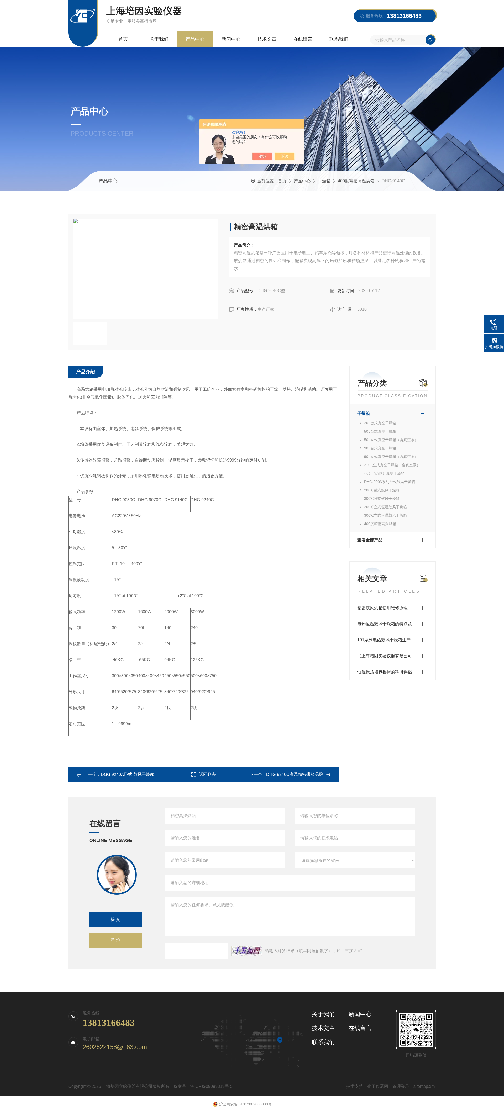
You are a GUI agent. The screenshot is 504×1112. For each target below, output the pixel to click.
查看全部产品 (369, 540)
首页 (123, 39)
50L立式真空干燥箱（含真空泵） (391, 440)
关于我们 (159, 39)
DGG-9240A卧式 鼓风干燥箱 (127, 774)
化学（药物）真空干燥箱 (384, 473)
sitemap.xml (424, 1086)
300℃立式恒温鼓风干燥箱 (385, 515)
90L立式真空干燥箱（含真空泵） (391, 456)
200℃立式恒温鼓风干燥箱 (385, 507)
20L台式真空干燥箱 (380, 423)
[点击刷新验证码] (246, 951)
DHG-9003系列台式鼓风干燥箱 (389, 482)
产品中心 (195, 39)
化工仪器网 (377, 1086)
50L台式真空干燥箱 (380, 431)
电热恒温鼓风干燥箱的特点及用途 (388, 624)
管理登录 (400, 1086)
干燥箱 (324, 181)
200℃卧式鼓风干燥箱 (382, 490)
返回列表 (207, 774)
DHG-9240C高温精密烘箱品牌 (294, 774)
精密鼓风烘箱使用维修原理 (382, 608)
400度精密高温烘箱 (356, 181)
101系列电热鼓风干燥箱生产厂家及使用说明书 (392, 640)
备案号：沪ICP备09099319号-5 (203, 1086)
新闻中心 (231, 39)
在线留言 (302, 39)
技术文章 (267, 39)
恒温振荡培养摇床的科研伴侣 (384, 672)
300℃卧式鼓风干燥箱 (382, 498)
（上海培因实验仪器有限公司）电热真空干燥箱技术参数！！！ (392, 656)
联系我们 (338, 39)
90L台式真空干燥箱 (380, 448)
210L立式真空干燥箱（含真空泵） (392, 465)
